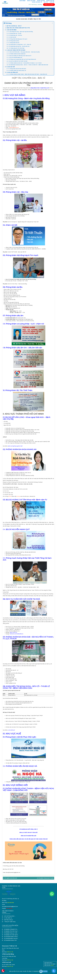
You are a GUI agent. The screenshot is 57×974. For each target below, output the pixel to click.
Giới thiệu (22, 0)
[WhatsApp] (52, 894)
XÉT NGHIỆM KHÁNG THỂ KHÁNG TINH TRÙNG (15, 936)
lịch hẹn (18, 496)
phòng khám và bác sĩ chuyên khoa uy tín (39, 88)
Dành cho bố (41, 0)
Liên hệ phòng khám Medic (10, 916)
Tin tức (46, 2)
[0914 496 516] (3, 970)
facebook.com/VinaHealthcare (16, 633)
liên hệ (9, 496)
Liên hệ (52, 2)
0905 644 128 (10, 951)
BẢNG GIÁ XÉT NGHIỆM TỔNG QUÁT (28, 835)
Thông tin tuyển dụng (9, 921)
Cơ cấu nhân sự (8, 918)
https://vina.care (13, 632)
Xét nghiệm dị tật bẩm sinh (11, 878)
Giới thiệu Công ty (8, 919)
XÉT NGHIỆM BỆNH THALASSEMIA (12, 938)
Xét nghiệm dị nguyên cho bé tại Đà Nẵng (14, 929)
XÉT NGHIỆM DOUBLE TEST (10, 940)
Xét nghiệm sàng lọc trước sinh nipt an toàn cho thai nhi (18, 933)
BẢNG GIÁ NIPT (31, 0)
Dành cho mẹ (50, 0)
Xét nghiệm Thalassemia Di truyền (45, 878)
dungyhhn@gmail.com (14, 127)
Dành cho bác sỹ (37, 2)
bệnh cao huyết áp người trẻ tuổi (15, 446)
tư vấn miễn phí (11, 730)
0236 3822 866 (11, 902)
